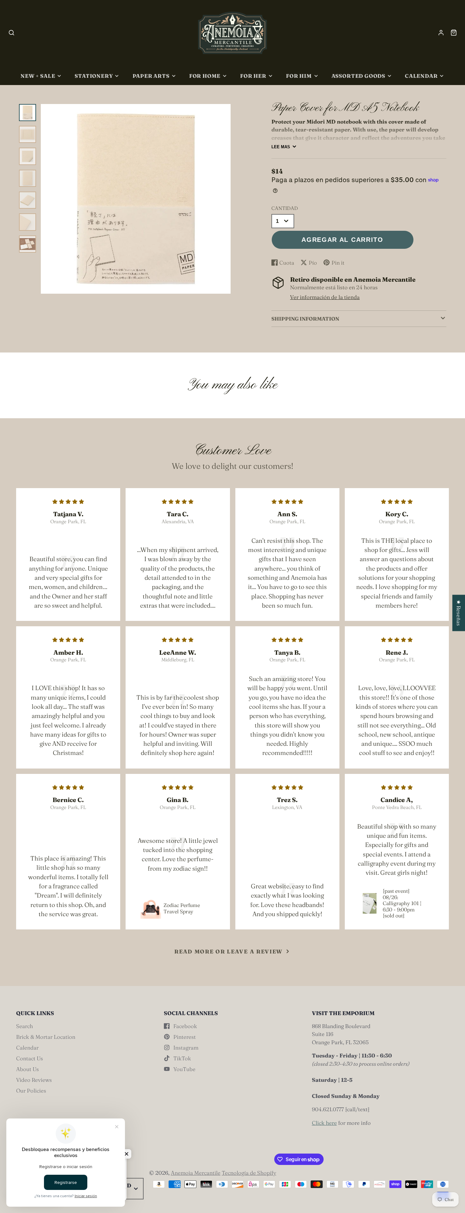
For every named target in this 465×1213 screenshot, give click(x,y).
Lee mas (280, 146)
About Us (27, 1069)
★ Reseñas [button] (459, 613)
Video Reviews (34, 1079)
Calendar (421, 76)
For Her (253, 76)
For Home (205, 76)
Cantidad (284, 208)
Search (24, 1026)
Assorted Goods (358, 76)
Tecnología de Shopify (249, 1172)
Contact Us (29, 1058)
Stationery (94, 76)
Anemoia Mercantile (195, 1172)
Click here (324, 1122)
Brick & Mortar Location (45, 1036)
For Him (299, 76)
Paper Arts (151, 76)
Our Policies (31, 1090)
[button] (126, 1154)
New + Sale (38, 76)
